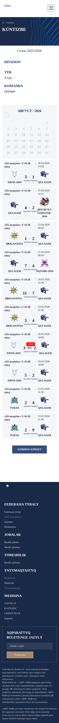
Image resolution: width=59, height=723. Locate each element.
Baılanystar (10, 526)
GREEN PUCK (12, 613)
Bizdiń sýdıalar (12, 562)
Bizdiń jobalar (11, 542)
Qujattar (8, 521)
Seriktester (9, 578)
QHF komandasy (13, 516)
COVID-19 (10, 603)
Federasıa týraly (12, 511)
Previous (5, 50)
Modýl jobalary (12, 547)
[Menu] (51, 7)
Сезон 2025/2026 (29, 51)
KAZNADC (10, 608)
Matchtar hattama (31, 181)
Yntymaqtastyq (12, 588)
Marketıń (9, 583)
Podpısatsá (19, 654)
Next (54, 50)
